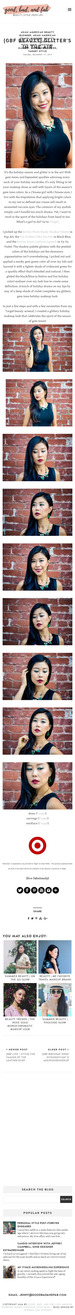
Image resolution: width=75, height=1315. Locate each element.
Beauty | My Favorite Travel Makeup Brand (55, 978)
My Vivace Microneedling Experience (43, 1267)
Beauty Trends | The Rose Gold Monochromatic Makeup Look (20, 1024)
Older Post (55, 1055)
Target (54, 222)
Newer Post (20, 1055)
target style (37, 51)
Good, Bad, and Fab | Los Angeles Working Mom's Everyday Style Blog (37, 1306)
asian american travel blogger (38, 37)
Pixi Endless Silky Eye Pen (36, 237)
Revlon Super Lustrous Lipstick (37, 242)
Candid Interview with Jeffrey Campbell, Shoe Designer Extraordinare (32, 1247)
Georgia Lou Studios (37, 1310)
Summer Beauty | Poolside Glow (55, 1021)
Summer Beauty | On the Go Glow (20, 978)
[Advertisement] (37, 1130)
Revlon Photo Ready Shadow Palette (46, 232)
